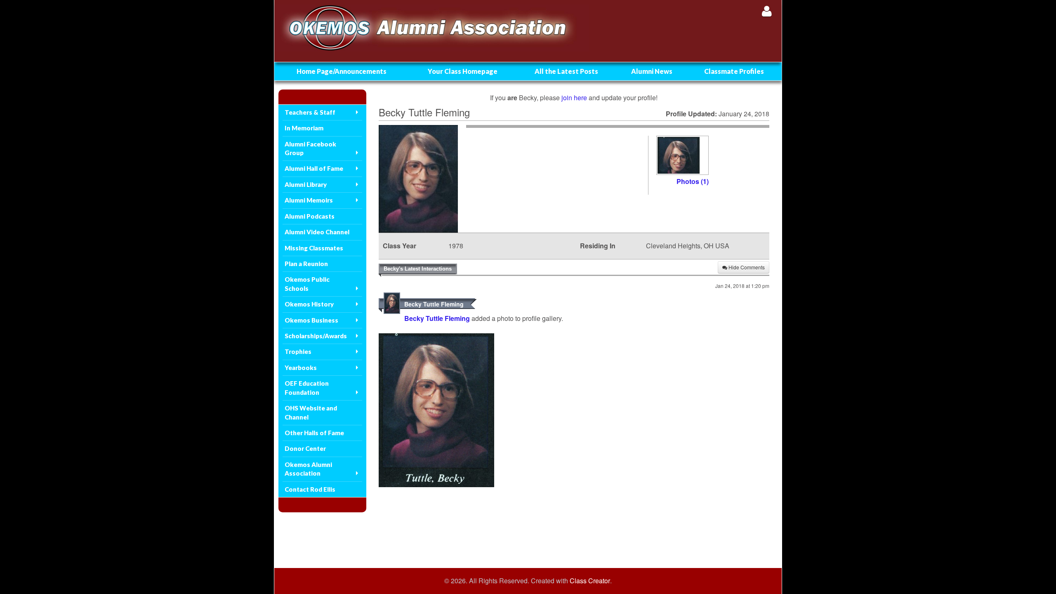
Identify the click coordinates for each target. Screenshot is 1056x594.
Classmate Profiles (734, 71)
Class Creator (590, 580)
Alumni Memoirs (309, 200)
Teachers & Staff (310, 112)
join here (574, 97)
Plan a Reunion (306, 263)
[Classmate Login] (767, 11)
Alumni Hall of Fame (314, 168)
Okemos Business (311, 320)
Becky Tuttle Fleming (434, 304)
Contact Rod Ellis (310, 489)
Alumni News (651, 71)
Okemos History (309, 304)
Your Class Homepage (462, 71)
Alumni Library (306, 184)
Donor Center (305, 448)
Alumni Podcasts (310, 216)
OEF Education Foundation (307, 388)
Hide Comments (746, 267)
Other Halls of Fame (314, 432)
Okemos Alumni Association (308, 469)
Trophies (298, 351)
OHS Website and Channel (311, 412)
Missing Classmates (314, 248)
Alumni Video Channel (317, 232)
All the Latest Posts (566, 71)
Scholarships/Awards (316, 335)
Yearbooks (301, 367)
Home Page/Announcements (342, 71)
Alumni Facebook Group (310, 148)
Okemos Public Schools (307, 284)
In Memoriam (304, 128)
